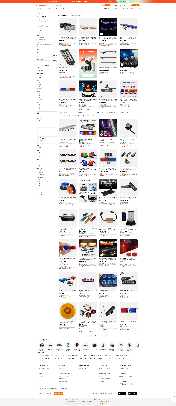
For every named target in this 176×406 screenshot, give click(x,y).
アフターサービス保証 (64, 376)
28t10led (91, 112)
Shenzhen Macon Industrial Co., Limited (107, 106)
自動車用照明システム (81, 13)
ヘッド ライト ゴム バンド (112, 358)
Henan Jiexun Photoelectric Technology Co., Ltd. (68, 204)
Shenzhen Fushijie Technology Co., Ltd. (128, 73)
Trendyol (103, 399)
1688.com (74, 399)
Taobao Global (94, 399)
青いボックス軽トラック (126, 112)
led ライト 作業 (83, 358)
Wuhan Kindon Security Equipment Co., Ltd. (129, 204)
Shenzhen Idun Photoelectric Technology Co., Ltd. (88, 235)
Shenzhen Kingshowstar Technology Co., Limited (108, 203)
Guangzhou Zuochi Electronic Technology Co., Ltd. (108, 264)
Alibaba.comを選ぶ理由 (44, 368)
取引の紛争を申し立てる (104, 373)
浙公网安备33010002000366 (110, 403)
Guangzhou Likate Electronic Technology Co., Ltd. (68, 174)
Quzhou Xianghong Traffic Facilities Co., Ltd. (108, 174)
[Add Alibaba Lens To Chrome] (58, 393)
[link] (174, 393)
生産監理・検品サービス (64, 378)
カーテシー (123, 358)
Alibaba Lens (42, 393)
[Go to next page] (109, 336)
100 (106, 335)
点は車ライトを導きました (61, 355)
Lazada (88, 399)
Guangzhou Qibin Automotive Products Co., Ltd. (129, 265)
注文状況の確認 (122, 373)
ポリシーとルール (63, 381)
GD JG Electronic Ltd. (104, 73)
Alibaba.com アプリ (103, 393)
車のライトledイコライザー (60, 358)
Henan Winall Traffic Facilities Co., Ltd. (67, 76)
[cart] (120, 5)
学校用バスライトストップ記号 (88, 115)
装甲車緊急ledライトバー (113, 112)
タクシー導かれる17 (72, 358)
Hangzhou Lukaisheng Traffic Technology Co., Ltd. (88, 174)
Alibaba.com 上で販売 (124, 368)
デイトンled (107, 355)
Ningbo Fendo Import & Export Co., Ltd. (87, 43)
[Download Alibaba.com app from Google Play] (132, 393)
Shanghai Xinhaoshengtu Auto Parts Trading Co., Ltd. (88, 145)
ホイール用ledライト (74, 355)
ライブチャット (102, 371)
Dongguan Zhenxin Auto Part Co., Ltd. (67, 44)
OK (54, 55)
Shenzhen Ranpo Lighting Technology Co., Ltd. (68, 267)
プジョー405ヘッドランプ (103, 115)
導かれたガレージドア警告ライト (46, 355)
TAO (99, 399)
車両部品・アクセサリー (68, 13)
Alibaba (59, 13)
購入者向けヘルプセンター (105, 368)
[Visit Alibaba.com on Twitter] (126, 384)
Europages (108, 399)
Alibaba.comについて (44, 365)
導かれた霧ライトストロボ (65, 112)
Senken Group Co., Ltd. (125, 105)
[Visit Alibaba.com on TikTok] (134, 384)
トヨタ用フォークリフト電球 (95, 355)
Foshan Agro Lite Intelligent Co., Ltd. (127, 234)
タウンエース (92, 358)
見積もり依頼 (82, 371)
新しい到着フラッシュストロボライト (121, 355)
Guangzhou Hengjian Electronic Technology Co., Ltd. (88, 265)
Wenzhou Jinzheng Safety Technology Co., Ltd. (129, 145)
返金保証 (61, 371)
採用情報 (41, 376)
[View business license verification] (100, 404)
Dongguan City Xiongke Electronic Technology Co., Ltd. (129, 43)
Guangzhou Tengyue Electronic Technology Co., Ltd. (108, 143)
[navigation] (47, 175)
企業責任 (41, 373)
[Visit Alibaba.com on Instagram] (128, 384)
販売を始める (122, 371)
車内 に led (101, 358)
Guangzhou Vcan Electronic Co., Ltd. (66, 234)
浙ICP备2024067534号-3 (123, 403)
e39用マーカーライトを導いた (45, 358)
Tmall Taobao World (81, 399)
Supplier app (94, 393)
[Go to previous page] (87, 336)
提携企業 (121, 378)
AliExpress (68, 399)
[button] (103, 5)
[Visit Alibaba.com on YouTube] (131, 384)
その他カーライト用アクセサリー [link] (95, 13)
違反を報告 (101, 381)
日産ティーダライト (101, 112)
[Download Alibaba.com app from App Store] (122, 393)
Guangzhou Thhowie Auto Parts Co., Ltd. (128, 174)
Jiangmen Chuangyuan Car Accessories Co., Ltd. (108, 234)
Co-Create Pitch (42, 371)
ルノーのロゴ (84, 355)
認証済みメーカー (83, 368)
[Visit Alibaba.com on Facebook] (120, 384)
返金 (100, 376)
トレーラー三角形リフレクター (80, 112)
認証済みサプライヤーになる (125, 376)
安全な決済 (61, 368)
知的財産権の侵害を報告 (104, 378)
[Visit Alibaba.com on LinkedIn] (123, 384)
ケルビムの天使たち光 (75, 115)
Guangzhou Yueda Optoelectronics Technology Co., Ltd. (108, 44)
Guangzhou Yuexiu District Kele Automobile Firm (88, 108)
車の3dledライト (63, 115)
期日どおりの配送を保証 (64, 373)
